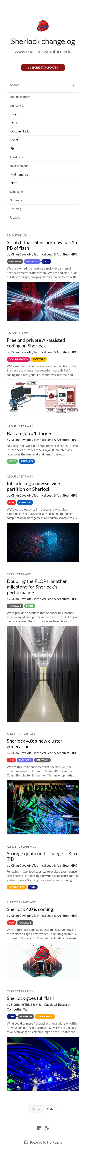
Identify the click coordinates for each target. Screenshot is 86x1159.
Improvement (19, 166)
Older (51, 1109)
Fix (13, 148)
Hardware (16, 157)
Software (16, 200)
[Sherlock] (43, 26)
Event (14, 140)
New (14, 183)
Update (15, 217)
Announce (16, 105)
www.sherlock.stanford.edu (43, 51)
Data (14, 122)
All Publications (20, 97)
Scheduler (16, 191)
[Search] (74, 85)
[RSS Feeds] (47, 1128)
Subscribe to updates (43, 67)
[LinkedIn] (41, 1128)
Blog (14, 114)
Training (15, 209)
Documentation (21, 131)
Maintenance (19, 174)
